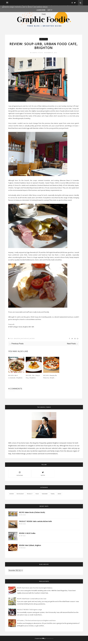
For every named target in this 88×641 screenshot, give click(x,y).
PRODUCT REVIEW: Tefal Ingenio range (29, 610)
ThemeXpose (49, 638)
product (30, 493)
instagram (20, 475)
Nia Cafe (28, 106)
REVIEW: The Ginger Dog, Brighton (33, 376)
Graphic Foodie (37, 52)
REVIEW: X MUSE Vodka (27, 533)
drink (59, 493)
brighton (43, 39)
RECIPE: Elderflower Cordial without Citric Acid (31, 599)
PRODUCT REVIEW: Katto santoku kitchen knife (35, 521)
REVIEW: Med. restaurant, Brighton (15, 376)
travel (53, 493)
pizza (37, 493)
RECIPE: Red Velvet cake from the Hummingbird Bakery (34, 588)
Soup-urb (11, 324)
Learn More (40, 10)
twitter (43, 475)
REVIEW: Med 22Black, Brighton (30, 545)
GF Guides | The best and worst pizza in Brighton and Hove (36, 620)
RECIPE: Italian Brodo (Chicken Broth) (32, 512)
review (32, 338)
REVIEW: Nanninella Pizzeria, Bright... (50, 376)
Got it (50, 10)
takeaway (45, 493)
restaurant (25, 338)
